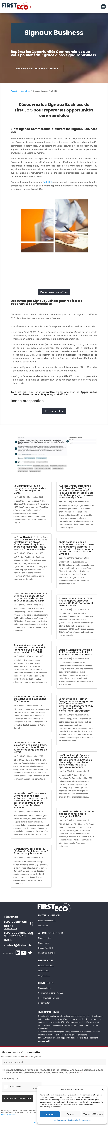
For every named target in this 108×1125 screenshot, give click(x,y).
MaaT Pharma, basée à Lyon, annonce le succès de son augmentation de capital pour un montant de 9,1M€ (30, 597)
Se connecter (44, 1003)
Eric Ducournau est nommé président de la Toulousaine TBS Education (29, 699)
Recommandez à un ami (48, 998)
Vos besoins (43, 925)
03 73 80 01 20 (19, 936)
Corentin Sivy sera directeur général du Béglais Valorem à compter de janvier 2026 (30, 851)
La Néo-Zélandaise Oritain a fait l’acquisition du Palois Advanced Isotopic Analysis (75, 652)
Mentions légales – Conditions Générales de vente (72, 1120)
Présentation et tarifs (47, 920)
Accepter (49, 1114)
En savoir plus (54, 411)
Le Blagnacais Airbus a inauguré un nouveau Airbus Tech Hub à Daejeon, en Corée (29, 489)
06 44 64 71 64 (10, 929)
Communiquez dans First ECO (50, 993)
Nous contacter (44, 988)
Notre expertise (44, 938)
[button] (102, 1089)
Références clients (46, 965)
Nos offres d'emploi (46, 953)
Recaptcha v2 (10, 1078)
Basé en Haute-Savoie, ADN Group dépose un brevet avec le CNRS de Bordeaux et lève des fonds (76, 602)
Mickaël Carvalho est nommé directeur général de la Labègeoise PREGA (76, 814)
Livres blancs (43, 970)
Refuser (70, 1114)
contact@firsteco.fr (17, 945)
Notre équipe (43, 943)
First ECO (47, 182)
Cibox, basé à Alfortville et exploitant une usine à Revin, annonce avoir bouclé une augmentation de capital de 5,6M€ (30, 747)
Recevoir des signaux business (37, 68)
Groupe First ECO (45, 948)
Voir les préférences (93, 1114)
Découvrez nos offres (54, 292)
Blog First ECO (44, 975)
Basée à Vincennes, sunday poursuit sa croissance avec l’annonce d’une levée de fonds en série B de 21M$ (30, 648)
